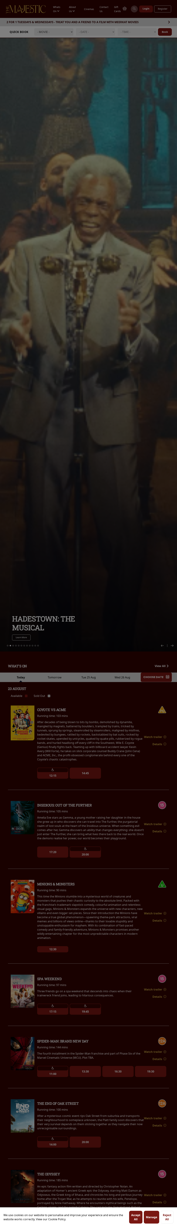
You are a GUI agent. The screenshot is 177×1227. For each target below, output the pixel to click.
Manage (151, 1217)
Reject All (167, 1217)
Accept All (135, 1217)
